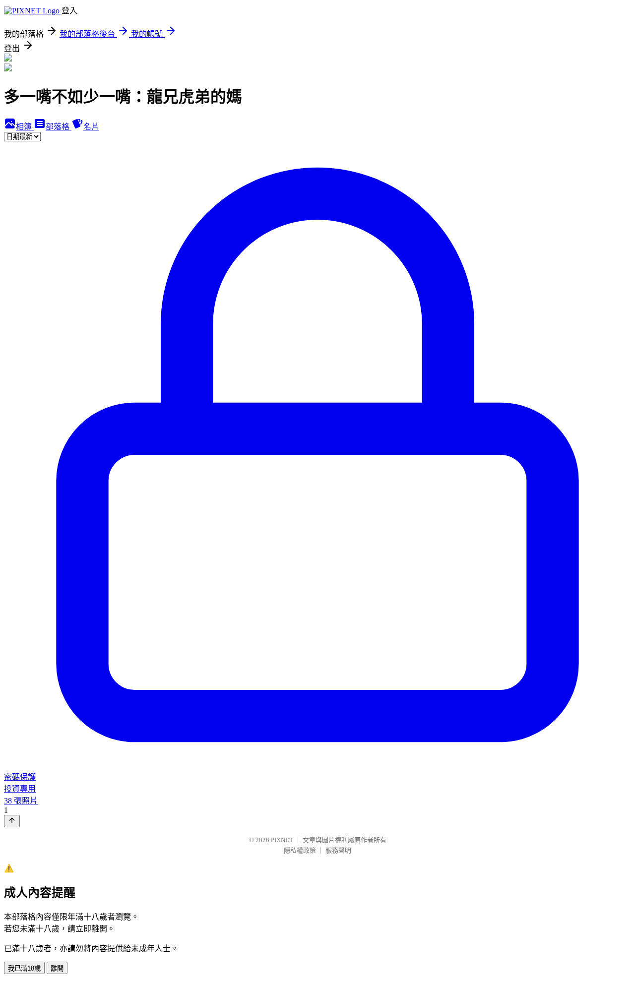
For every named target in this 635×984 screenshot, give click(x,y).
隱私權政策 (300, 850)
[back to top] (12, 821)
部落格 (58, 127)
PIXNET (282, 840)
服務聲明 (338, 850)
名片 (91, 127)
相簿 (25, 127)
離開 (57, 968)
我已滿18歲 (24, 968)
